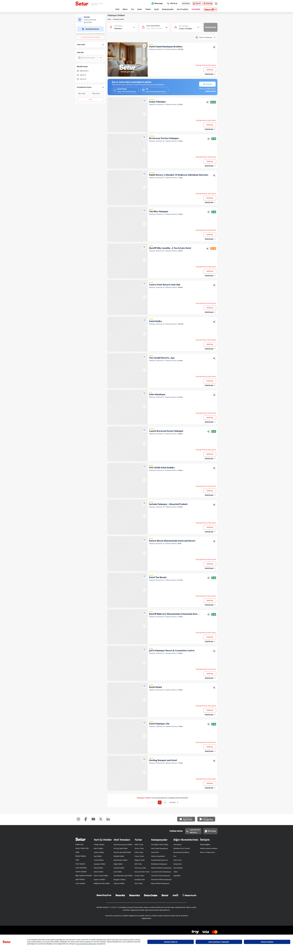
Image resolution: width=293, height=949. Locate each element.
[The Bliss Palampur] (128, 224)
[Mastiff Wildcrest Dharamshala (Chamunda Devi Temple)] (128, 627)
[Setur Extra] (210, 9)
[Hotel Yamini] (128, 700)
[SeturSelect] (175, 895)
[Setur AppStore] (187, 821)
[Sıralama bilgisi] (196, 37)
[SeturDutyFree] (104, 895)
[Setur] (82, 3)
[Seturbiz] (120, 895)
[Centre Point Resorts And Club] (128, 297)
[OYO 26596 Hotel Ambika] (128, 480)
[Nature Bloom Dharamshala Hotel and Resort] (128, 553)
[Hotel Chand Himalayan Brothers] (128, 59)
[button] (205, 37)
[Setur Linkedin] (109, 821)
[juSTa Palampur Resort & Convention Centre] (128, 663)
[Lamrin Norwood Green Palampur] (128, 444)
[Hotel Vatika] (128, 334)
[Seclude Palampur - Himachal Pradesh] (128, 517)
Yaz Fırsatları (182, 9)
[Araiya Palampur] (128, 114)
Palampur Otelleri (118, 19)
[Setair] (164, 895)
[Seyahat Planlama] (215, 3)
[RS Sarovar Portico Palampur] (128, 151)
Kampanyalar (168, 9)
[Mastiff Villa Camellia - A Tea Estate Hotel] (128, 261)
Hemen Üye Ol (210, 91)
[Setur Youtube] (94, 821)
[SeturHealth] (189, 895)
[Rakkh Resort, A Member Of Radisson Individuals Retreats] (128, 188)
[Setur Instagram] (79, 821)
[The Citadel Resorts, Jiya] (128, 371)
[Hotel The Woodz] (128, 590)
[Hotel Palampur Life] (128, 736)
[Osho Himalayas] (128, 407)
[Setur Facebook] (86, 821)
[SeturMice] (134, 895)
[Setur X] (101, 821)
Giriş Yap (209, 84)
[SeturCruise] (150, 895)
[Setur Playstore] (207, 821)
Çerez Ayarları (80, 883)
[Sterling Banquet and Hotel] (128, 773)
